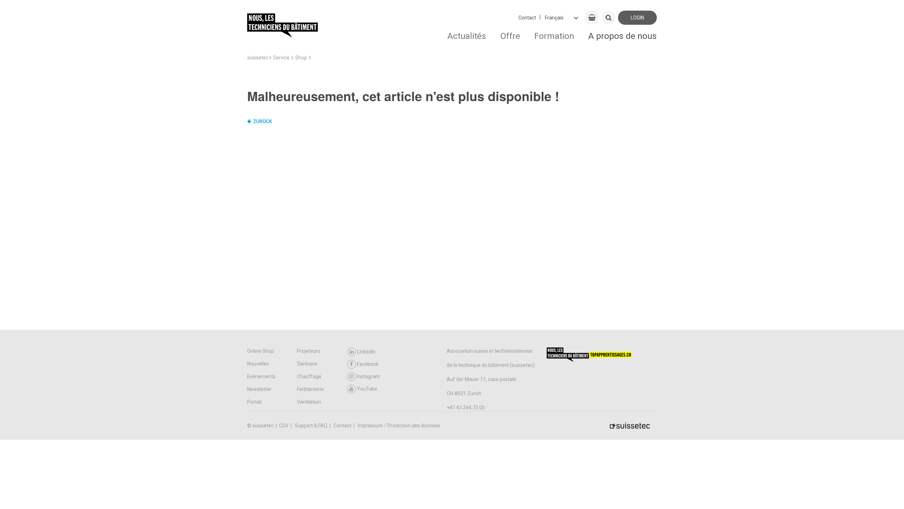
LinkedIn (366, 352)
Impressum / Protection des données (399, 425)
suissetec (257, 57)
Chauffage (309, 376)
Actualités (466, 36)
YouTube (367, 389)
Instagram (368, 376)
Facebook (368, 364)
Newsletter (259, 389)
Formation (554, 36)
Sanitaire (307, 364)
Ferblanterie (310, 389)
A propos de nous (622, 36)
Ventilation (309, 402)
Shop (301, 57)
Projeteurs (308, 351)
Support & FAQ (311, 425)
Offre (510, 36)
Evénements (261, 376)
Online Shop (260, 351)
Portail (254, 402)
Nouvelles (258, 364)
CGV (284, 425)
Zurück (262, 121)
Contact (527, 18)
